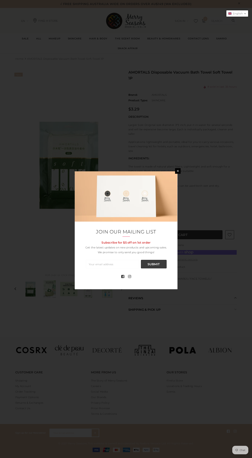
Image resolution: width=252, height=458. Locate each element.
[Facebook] (122, 276)
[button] (237, 13)
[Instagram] (129, 276)
